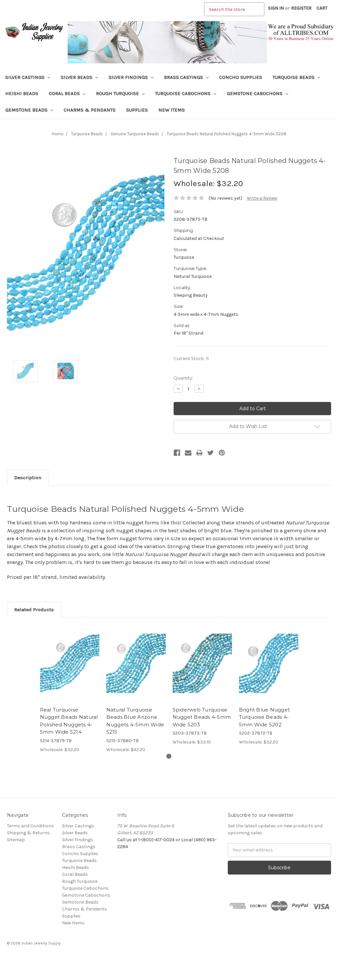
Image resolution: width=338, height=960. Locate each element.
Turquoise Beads (294, 77)
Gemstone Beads (27, 110)
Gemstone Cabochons (255, 93)
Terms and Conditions (30, 826)
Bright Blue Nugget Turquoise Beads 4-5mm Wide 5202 (264, 717)
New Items (171, 110)
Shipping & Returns (28, 833)
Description (27, 477)
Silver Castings (25, 77)
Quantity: (183, 378)
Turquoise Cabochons (183, 93)
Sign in (276, 8)
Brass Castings (184, 77)
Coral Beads (65, 93)
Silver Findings (129, 77)
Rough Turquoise (118, 93)
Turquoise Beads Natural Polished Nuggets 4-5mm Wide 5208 (227, 133)
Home (57, 133)
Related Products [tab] (34, 609)
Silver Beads (77, 77)
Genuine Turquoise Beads (135, 133)
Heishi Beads (21, 93)
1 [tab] (168, 756)
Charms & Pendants (90, 110)
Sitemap (16, 840)
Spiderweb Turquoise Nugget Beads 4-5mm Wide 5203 (202, 717)
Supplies (137, 110)
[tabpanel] (69, 688)
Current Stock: (191, 358)
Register (301, 8)
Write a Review (262, 198)
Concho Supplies (240, 77)
